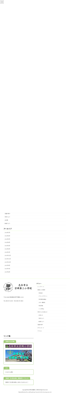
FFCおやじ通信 (9, 372)
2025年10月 (8, 262)
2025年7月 (7, 268)
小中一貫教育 (42, 302)
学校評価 (41, 305)
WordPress (26, 392)
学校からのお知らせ (42, 312)
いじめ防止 (41, 309)
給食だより (7, 223)
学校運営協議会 (42, 299)
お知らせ (41, 315)
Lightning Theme (34, 392)
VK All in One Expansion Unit (45, 392)
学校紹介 (41, 293)
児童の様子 (7, 213)
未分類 (6, 220)
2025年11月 (8, 258)
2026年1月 (7, 252)
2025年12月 (8, 255)
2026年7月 (7, 232)
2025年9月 (7, 265)
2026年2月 (7, 249)
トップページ (40, 286)
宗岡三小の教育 (41, 290)
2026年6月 (7, 235)
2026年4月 (7, 242)
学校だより (7, 217)
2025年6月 (7, 272)
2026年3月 (7, 245)
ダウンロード (40, 328)
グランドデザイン (43, 296)
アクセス (39, 331)
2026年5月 (7, 239)
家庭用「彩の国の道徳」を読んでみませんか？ (16, 382)
